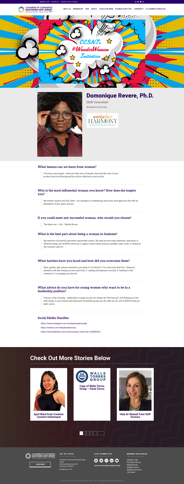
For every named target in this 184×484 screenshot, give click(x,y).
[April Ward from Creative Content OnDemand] (48, 390)
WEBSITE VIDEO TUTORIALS (69, 2)
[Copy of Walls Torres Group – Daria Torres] (92, 376)
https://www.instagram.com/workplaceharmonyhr (64, 323)
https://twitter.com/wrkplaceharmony (58, 327)
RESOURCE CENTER (134, 462)
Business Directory (123, 9)
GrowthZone (120, 481)
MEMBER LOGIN (44, 2)
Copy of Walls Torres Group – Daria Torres (92, 387)
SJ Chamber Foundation (155, 9)
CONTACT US (55, 2)
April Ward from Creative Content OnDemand (49, 416)
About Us (67, 9)
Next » (100, 433)
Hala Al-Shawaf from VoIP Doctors (135, 416)
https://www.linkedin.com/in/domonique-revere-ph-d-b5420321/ (71, 331)
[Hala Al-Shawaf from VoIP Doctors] (135, 390)
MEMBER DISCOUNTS (134, 470)
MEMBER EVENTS (133, 467)
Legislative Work (106, 9)
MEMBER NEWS (132, 465)
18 (95, 433)
